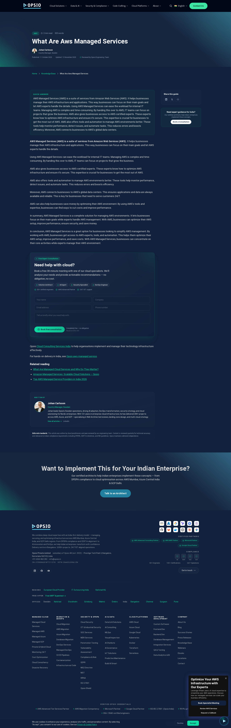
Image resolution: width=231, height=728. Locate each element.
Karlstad (57, 602)
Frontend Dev (159, 629)
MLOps (108, 632)
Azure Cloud (134, 627)
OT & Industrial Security (91, 627)
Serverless (133, 653)
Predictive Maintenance (115, 658)
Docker (132, 643)
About (156, 5)
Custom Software (161, 624)
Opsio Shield (86, 688)
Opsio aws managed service (81, 356)
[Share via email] (178, 99)
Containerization (63, 660)
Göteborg (88, 602)
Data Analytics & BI (162, 655)
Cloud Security (87, 622)
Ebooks (181, 653)
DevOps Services (63, 645)
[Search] (171, 6)
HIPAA (83, 678)
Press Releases (184, 638)
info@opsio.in (55, 559)
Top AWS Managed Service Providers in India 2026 (60, 379)
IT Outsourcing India (80, 590)
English (179, 5)
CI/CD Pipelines (62, 655)
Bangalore (135, 602)
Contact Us (198, 6)
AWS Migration (62, 629)
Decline (180, 723)
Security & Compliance (96, 5)
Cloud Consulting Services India (54, 346)
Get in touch (187, 570)
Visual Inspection (112, 638)
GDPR (83, 662)
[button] (224, 721)
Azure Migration (63, 634)
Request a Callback (208, 713)
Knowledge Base (48, 74)
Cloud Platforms (139, 5)
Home (34, 74)
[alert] (208, 696)
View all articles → (55, 421)
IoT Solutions (110, 653)
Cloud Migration (63, 624)
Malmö (102, 602)
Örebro (115, 602)
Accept (193, 723)
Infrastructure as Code (66, 665)
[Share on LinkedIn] (166, 99)
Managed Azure (39, 637)
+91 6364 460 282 (39, 559)
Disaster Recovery (40, 668)
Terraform (133, 648)
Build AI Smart (111, 663)
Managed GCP (38, 642)
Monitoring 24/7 (39, 652)
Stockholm (72, 602)
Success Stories (185, 632)
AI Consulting (110, 627)
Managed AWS (38, 631)
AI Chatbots (110, 643)
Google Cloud (134, 632)
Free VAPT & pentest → (55, 596)
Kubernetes (134, 638)
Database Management (164, 639)
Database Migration (64, 639)
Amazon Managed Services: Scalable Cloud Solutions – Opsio (66, 374)
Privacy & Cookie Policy (87, 724)
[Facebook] (41, 570)
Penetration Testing (89, 643)
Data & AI (75, 5)
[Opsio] (32, 5)
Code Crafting (119, 5)
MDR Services (87, 638)
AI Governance (111, 648)
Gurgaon (163, 602)
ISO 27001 (85, 683)
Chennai (149, 602)
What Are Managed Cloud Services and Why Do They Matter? (66, 369)
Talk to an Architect (115, 493)
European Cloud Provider (54, 590)
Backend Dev (159, 634)
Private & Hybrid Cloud (41, 647)
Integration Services (162, 645)
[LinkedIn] (34, 570)
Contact (181, 663)
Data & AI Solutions (113, 622)
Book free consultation (51, 329)
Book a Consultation (181, 122)
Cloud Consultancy (40, 662)
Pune (176, 602)
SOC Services (86, 632)
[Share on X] (172, 99)
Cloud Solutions (57, 5)
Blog (180, 627)
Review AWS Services (208, 709)
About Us (182, 622)
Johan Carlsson (45, 50)
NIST (83, 673)
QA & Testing (159, 650)
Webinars (182, 648)
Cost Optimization (40, 657)
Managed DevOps (64, 650)
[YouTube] (48, 570)
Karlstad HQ (101, 590)
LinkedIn (66, 421)
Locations (182, 658)
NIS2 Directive (87, 668)
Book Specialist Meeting (208, 703)
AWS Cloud (133, 622)
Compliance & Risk (88, 657)
